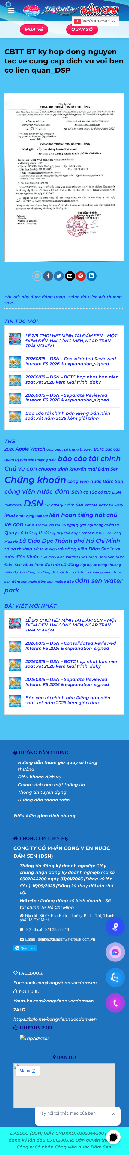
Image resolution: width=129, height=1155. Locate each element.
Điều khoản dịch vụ (40, 777)
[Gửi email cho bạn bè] (70, 276)
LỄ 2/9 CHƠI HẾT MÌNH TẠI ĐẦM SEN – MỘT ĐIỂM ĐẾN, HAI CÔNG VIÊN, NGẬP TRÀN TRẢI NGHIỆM (71, 340)
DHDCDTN (13, 505)
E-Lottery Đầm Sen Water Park (76, 505)
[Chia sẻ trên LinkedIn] (92, 276)
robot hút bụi (93, 533)
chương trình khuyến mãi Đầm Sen (78, 469)
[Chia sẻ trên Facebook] (48, 276)
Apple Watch (30, 449)
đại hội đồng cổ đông (32, 572)
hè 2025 (116, 505)
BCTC (99, 449)
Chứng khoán (35, 479)
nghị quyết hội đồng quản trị (93, 525)
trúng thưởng (18, 549)
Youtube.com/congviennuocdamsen (54, 1001)
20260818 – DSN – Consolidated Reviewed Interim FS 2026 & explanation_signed (71, 361)
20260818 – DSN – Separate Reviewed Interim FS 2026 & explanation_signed (67, 398)
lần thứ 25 (57, 525)
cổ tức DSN (109, 492)
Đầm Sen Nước (111, 557)
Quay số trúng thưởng (30, 532)
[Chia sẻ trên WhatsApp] (37, 276)
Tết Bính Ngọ (45, 549)
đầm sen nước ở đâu (56, 582)
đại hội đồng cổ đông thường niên (82, 572)
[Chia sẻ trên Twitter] (59, 276)
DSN (33, 503)
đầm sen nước (24, 582)
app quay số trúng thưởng (69, 449)
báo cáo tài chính (89, 458)
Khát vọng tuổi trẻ (32, 516)
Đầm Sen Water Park (24, 564)
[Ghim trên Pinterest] (81, 276)
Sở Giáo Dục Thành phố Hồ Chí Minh (69, 540)
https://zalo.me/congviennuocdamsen (55, 1019)
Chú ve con (20, 468)
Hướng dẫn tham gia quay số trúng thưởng (58, 766)
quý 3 (75, 533)
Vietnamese (95, 21)
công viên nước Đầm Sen (95, 481)
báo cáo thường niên (38, 460)
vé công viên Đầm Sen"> (86, 549)
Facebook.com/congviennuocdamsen (55, 982)
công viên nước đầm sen (43, 491)
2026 (9, 449)
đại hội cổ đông (62, 564)
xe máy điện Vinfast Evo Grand (70, 557)
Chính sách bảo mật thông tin (51, 784)
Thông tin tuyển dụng (42, 792)
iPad (9, 515)
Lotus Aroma (36, 525)
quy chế (63, 533)
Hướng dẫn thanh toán (44, 800)
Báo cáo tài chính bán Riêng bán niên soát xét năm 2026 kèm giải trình (68, 416)
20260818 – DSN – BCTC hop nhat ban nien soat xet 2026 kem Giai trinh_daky (72, 380)
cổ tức (90, 492)
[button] (11, 10)
